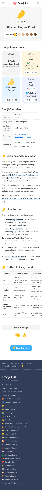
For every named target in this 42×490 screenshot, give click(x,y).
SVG (28, 72)
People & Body (20, 135)
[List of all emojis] (38, 3)
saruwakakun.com (14, 380)
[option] (15, 34)
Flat (28, 89)
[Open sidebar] (3, 3)
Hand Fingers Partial (22, 137)
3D (34, 89)
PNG (35, 72)
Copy (22, 21)
